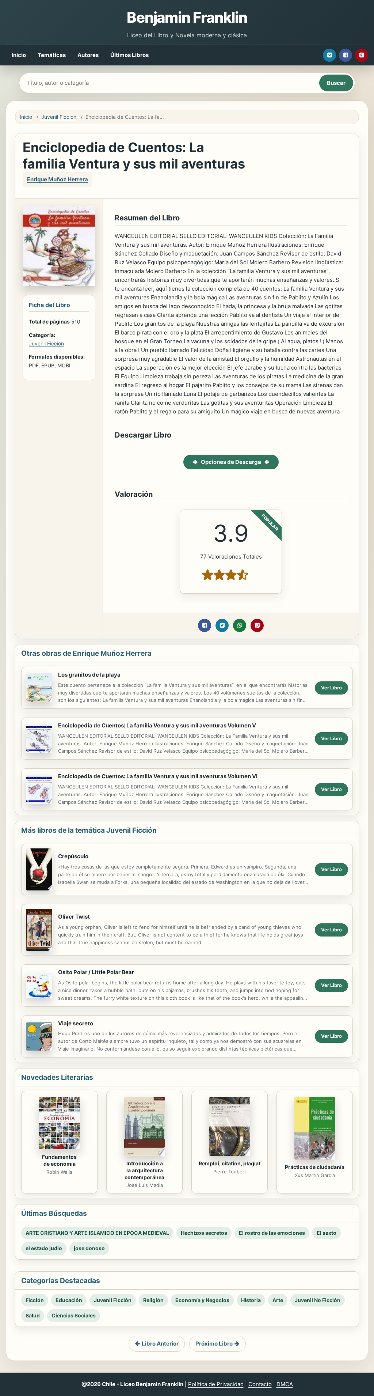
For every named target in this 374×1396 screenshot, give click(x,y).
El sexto (326, 1233)
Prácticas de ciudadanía (314, 1167)
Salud (33, 1315)
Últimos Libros (129, 55)
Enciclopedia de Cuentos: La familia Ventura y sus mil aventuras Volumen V (157, 725)
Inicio (19, 55)
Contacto (260, 1384)
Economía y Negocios (202, 1300)
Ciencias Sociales (73, 1315)
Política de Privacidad (216, 1384)
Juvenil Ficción (58, 117)
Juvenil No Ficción (317, 1300)
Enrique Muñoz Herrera (57, 179)
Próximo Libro (214, 1343)
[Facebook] (345, 55)
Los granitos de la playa (89, 674)
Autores (88, 55)
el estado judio (44, 1248)
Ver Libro (331, 688)
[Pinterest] (361, 55)
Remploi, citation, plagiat (229, 1163)
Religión (153, 1300)
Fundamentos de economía (59, 1160)
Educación (69, 1300)
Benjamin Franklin (187, 17)
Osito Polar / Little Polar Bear (96, 972)
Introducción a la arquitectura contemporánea (144, 1170)
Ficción (35, 1300)
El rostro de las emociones (272, 1233)
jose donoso (89, 1248)
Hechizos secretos (204, 1233)
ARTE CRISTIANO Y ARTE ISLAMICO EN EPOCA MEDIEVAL (97, 1233)
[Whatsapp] (239, 625)
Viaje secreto (75, 1023)
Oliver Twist (74, 916)
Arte (277, 1300)
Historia (251, 1300)
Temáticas (52, 55)
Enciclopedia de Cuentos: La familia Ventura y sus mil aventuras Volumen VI (157, 776)
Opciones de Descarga (231, 461)
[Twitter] (329, 55)
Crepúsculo (73, 856)
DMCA (284, 1384)
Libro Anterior (160, 1343)
